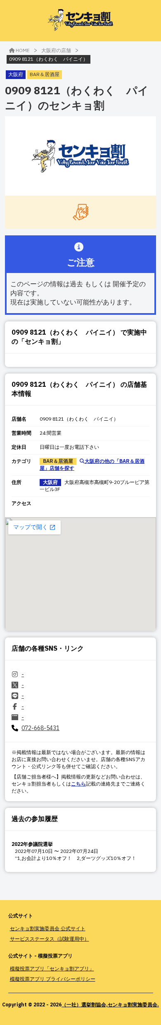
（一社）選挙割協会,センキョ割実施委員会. (110, 1004)
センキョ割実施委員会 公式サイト (47, 928)
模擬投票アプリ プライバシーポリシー (52, 979)
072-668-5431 (40, 728)
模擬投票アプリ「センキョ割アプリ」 (52, 968)
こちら (78, 784)
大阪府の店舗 (56, 50)
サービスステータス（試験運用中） (49, 939)
